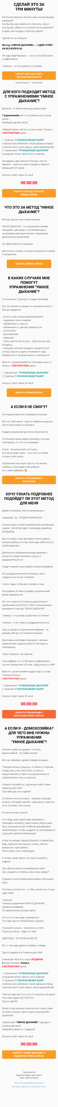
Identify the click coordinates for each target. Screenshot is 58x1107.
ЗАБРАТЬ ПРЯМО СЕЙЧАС (29, 263)
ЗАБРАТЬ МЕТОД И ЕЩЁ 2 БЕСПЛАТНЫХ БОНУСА (29, 75)
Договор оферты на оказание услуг (29, 1086)
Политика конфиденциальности (29, 1082)
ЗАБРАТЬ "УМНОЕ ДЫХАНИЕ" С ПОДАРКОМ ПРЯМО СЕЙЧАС (29, 1054)
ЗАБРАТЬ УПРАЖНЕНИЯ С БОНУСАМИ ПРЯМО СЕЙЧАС (29, 714)
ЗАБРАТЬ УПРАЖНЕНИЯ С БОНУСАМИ (29, 480)
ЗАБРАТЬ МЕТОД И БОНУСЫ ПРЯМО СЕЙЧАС (29, 193)
